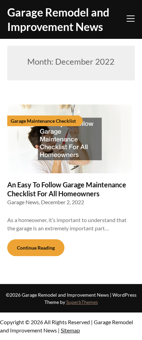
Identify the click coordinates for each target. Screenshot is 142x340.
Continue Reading (36, 248)
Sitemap (70, 330)
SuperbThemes (82, 302)
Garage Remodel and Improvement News (58, 19)
